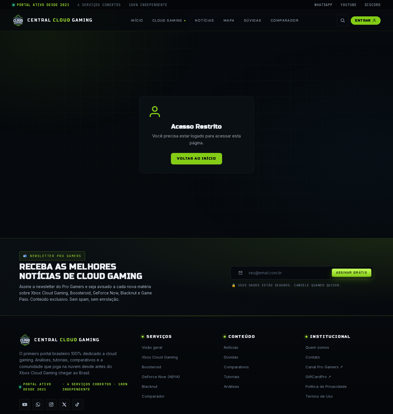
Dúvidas (253, 20)
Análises (231, 386)
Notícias (204, 20)
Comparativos (236, 367)
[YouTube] (24, 404)
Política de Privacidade (326, 386)
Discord (373, 5)
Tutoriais (231, 376)
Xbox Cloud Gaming (160, 357)
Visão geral (152, 347)
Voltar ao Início (196, 158)
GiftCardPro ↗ (318, 376)
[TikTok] (77, 404)
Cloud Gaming (167, 20)
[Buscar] (342, 20)
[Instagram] (51, 404)
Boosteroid (151, 367)
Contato (313, 357)
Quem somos (317, 347)
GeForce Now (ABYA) (161, 376)
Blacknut (149, 386)
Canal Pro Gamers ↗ (324, 367)
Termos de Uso (319, 396)
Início (137, 20)
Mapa (229, 20)
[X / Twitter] (64, 404)
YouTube (348, 5)
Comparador (285, 20)
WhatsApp (323, 5)
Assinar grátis (351, 273)
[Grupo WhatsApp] (38, 404)
